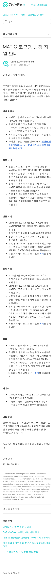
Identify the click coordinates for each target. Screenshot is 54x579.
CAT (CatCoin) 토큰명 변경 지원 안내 (21, 532)
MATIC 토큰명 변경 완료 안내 (17, 527)
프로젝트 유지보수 (36, 15)
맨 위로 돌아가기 (11, 508)
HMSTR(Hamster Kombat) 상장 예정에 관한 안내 (27, 537)
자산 (23, 15)
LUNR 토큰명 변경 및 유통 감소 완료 (20, 551)
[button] (24, 5)
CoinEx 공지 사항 (10, 15)
